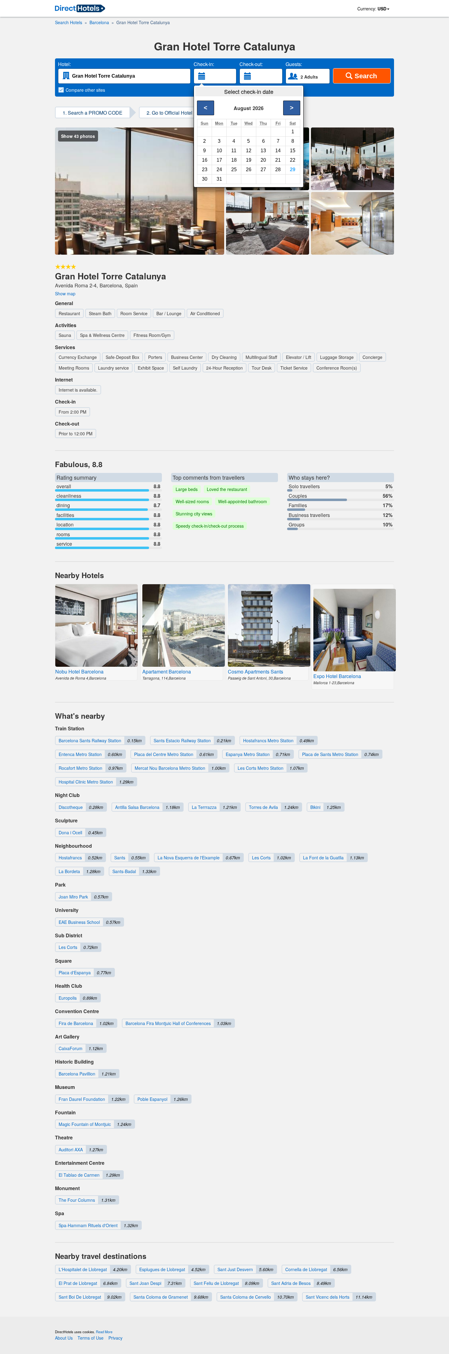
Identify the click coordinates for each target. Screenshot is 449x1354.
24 (219, 169)
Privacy (115, 1338)
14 (278, 150)
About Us (64, 1338)
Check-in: (204, 64)
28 (278, 169)
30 (204, 179)
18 (234, 160)
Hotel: (64, 64)
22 (292, 160)
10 (219, 150)
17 (219, 160)
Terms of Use (91, 1338)
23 (204, 169)
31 (219, 179)
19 (248, 160)
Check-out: (251, 64)
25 (234, 169)
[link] (80, 9)
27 (263, 169)
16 (204, 160)
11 (233, 150)
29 (292, 169)
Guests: (294, 64)
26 (248, 169)
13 (263, 150)
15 (292, 150)
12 (248, 150)
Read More (104, 1331)
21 (278, 160)
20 (263, 160)
